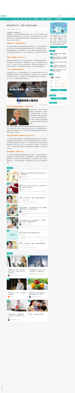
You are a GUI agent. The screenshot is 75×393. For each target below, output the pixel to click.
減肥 (18, 18)
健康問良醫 (36, 18)
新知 (26, 18)
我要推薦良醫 (58, 98)
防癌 (14, 18)
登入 (73, 15)
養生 (22, 18)
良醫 (7, 22)
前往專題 (58, 47)
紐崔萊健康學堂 (59, 18)
